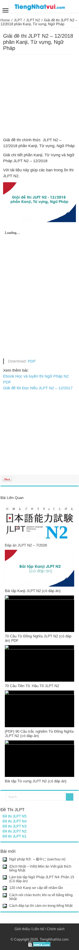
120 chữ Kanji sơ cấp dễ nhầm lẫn (36, 888)
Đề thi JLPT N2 (15, 831)
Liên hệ (38, 929)
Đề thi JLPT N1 (15, 836)
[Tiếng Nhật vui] (39, 6)
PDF (32, 361)
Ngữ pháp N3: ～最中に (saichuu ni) (37, 859)
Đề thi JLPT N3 (15, 826)
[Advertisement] (39, 96)
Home (5, 20)
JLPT (18, 20)
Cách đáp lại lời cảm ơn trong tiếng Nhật (40, 905)
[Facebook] (39, 934)
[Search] (69, 797)
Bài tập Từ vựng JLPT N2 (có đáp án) (35, 781)
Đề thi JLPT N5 (15, 816)
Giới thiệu (22, 929)
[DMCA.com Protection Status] (39, 944)
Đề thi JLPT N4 (15, 821)
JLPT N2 (33, 20)
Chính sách (56, 929)
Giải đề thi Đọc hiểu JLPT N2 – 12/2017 (38, 388)
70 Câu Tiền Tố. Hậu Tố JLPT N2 (32, 686)
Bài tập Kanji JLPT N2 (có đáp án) (33, 591)
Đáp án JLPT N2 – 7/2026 (26, 545)
